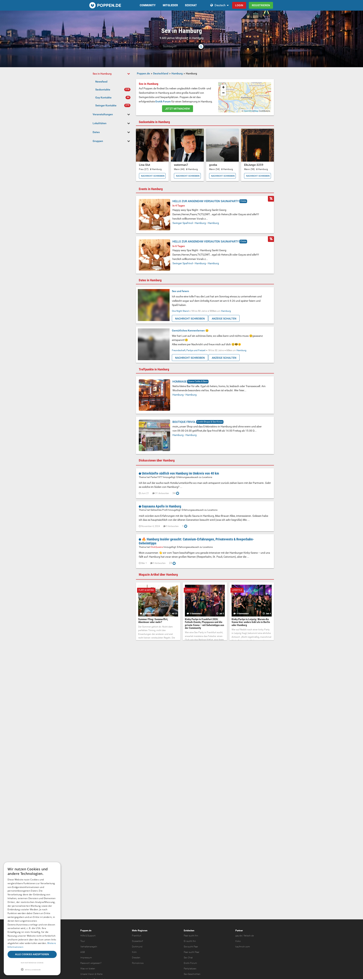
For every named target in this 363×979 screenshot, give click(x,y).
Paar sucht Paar (191, 952)
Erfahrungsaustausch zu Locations (194, 477)
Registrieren (261, 5)
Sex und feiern (180, 291)
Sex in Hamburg (102, 73)
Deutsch (220, 5)
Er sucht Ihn (190, 941)
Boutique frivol (184, 422)
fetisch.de (249, 935)
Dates (96, 132)
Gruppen (98, 141)
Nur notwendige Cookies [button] (32, 963)
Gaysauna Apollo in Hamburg (161, 506)
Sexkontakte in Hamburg (154, 122)
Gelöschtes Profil (159, 510)
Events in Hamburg (151, 189)
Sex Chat (188, 957)
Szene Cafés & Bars (198, 381)
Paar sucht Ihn (191, 935)
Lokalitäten (99, 123)
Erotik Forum (163, 101)
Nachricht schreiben (152, 176)
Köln (134, 952)
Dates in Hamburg (150, 280)
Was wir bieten (87, 968)
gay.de (238, 935)
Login (239, 5)
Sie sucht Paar (191, 946)
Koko (238, 941)
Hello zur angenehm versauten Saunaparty (205, 201)
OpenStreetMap (251, 110)
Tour (82, 941)
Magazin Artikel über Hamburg (158, 574)
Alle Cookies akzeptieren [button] (32, 954)
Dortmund (137, 946)
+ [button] (223, 87)
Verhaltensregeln (88, 946)
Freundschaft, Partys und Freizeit (189, 350)
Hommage (179, 381)
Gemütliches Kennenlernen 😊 (190, 330)
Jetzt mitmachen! (177, 108)
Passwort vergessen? (90, 963)
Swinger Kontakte (105, 105)
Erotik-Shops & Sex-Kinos (210, 421)
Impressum (86, 957)
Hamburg (200, 222)
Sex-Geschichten (192, 974)
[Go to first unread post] (140, 473)
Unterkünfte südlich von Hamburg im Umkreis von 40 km (180, 473)
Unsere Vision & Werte (91, 974)
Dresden (136, 957)
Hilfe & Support (87, 935)
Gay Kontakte (103, 97)
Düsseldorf (137, 941)
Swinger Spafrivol (182, 222)
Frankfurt (136, 935)
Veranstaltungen (103, 114)
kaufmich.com (242, 946)
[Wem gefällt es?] (177, 493)
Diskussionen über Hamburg (157, 460)
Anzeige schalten (224, 318)
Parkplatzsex (190, 968)
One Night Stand (180, 311)
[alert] (32, 918)
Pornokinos (137, 963)
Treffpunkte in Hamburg (154, 369)
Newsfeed (101, 81)
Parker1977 (156, 477)
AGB (82, 952)
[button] (32, 969)
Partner (239, 930)
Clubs (243, 201)
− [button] (223, 92)
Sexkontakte (102, 89)
